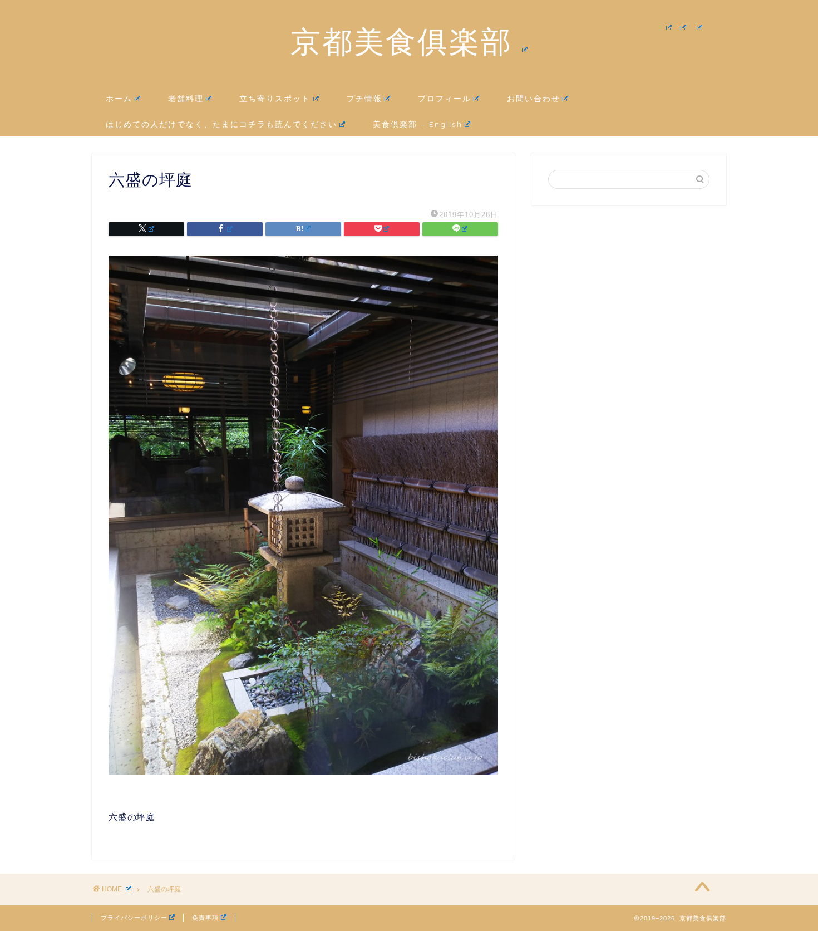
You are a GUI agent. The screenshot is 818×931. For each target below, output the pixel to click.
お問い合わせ (533, 99)
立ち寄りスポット (275, 99)
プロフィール (444, 99)
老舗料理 (186, 99)
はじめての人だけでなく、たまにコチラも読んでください (221, 124)
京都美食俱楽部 (401, 41)
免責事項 (205, 917)
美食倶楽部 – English (417, 124)
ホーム (119, 99)
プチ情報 (364, 99)
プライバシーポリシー (134, 917)
